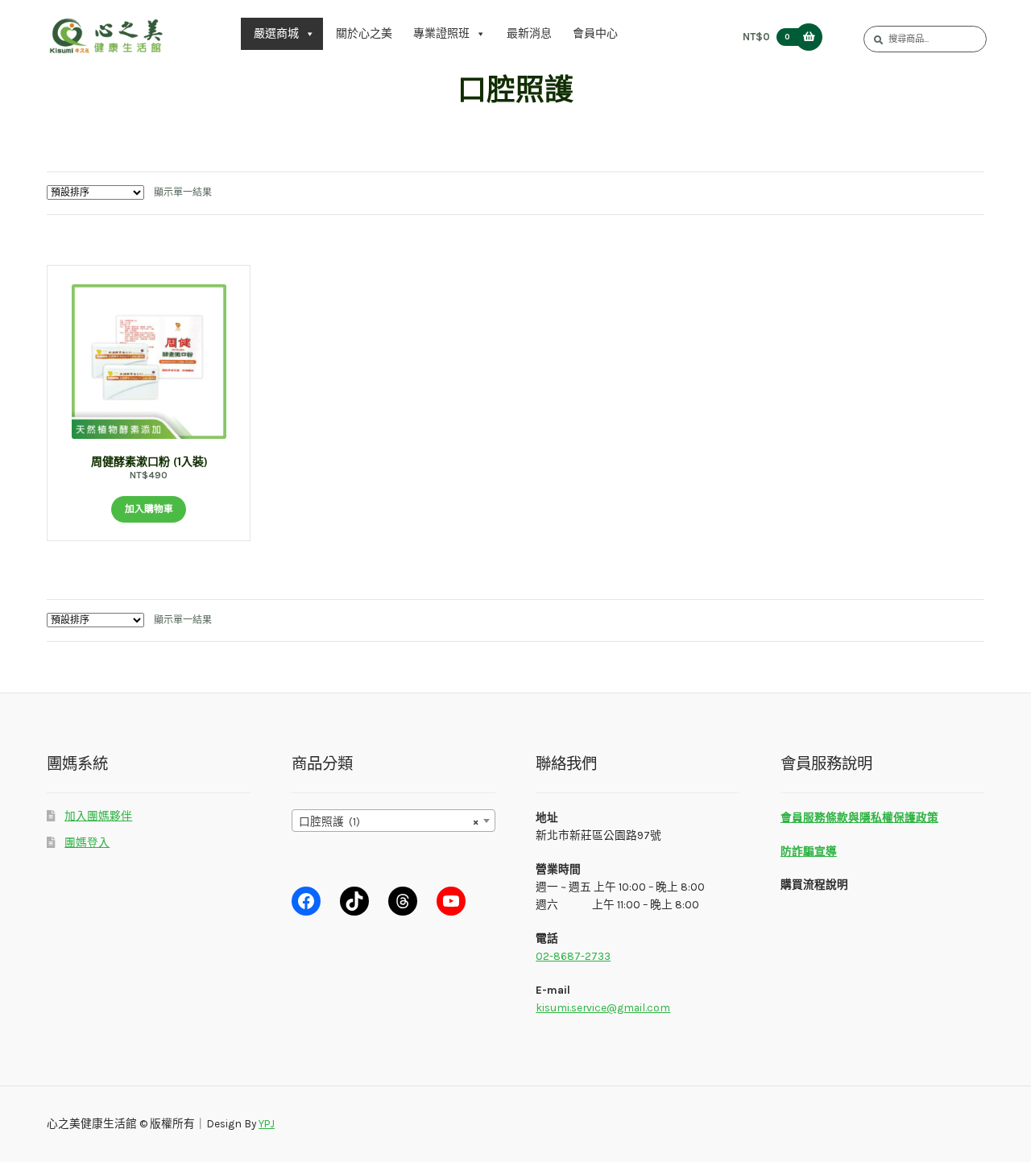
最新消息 (529, 33)
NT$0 (766, 37)
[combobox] (393, 820)
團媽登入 (87, 842)
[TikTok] (354, 901)
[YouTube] (451, 901)
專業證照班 (441, 33)
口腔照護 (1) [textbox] (388, 821)
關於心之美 (364, 33)
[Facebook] (306, 901)
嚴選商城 (276, 33)
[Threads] (402, 901)
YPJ (267, 1123)
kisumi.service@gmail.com (603, 1007)
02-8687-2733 (573, 955)
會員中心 (595, 33)
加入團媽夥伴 (98, 815)
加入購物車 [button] (149, 509)
